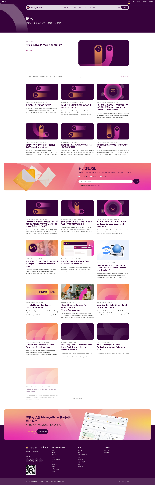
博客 (86, 7)
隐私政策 (97, 186)
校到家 (138, 1)
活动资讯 (35, 77)
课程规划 (151, 1)
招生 (134, 1)
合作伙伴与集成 (43, 77)
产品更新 (52, 77)
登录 (119, 7)
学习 (129, 1)
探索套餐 (92, 7)
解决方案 (66, 7)
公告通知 (28, 77)
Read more (29, 50)
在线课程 (145, 1)
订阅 (135, 181)
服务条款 (92, 186)
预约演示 (124, 7)
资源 (80, 7)
